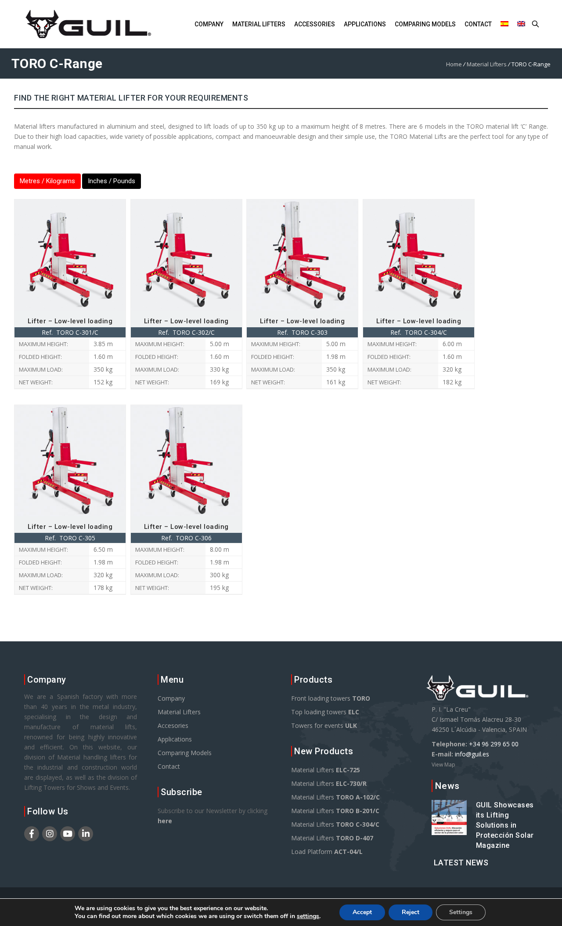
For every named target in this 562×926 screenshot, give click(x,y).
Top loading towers (325, 712)
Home (454, 64)
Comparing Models (185, 753)
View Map (443, 764)
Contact (478, 24)
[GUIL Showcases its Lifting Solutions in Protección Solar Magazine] (449, 830)
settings (308, 916)
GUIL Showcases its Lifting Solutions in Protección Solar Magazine (505, 825)
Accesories (173, 725)
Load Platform (327, 851)
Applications (365, 24)
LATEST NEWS (461, 862)
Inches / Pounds (111, 181)
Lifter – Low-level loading (70, 321)
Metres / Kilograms (47, 181)
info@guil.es (472, 754)
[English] (521, 24)
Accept (362, 912)
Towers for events (324, 725)
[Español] (504, 24)
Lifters (258, 24)
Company (209, 24)
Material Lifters (487, 64)
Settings (460, 912)
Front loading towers (330, 698)
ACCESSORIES (314, 24)
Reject (410, 912)
